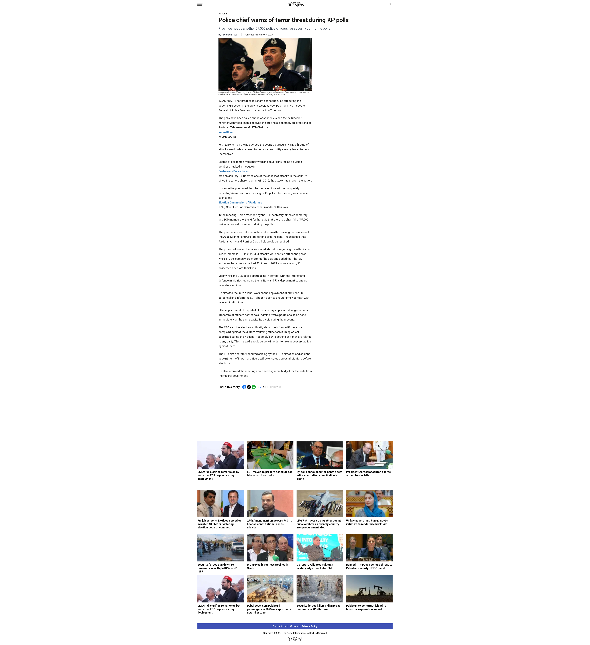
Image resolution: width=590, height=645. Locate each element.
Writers (294, 626)
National (222, 13)
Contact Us (279, 626)
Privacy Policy (309, 626)
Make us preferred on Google (272, 387)
